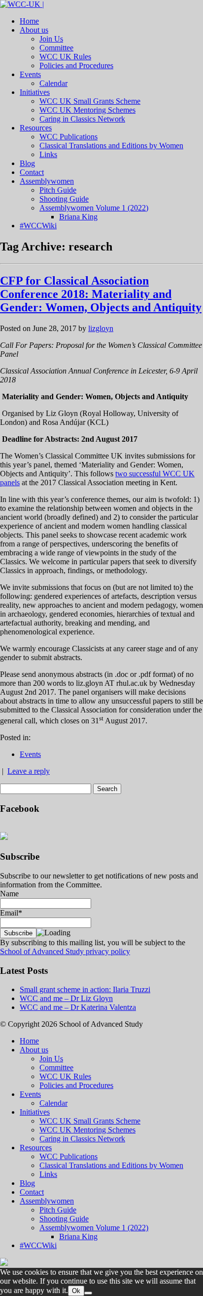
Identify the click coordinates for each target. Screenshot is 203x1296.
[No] (88, 1293)
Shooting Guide (64, 199)
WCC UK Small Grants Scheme (89, 101)
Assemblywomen (47, 181)
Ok (76, 1291)
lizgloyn (100, 328)
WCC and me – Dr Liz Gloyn (66, 998)
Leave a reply (28, 771)
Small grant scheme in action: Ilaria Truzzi (85, 989)
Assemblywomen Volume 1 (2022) (93, 208)
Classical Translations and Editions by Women (111, 145)
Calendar (53, 83)
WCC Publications (68, 136)
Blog (27, 163)
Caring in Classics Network (82, 119)
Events (30, 74)
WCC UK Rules (65, 56)
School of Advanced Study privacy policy (65, 951)
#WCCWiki (38, 225)
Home (29, 21)
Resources (36, 128)
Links (48, 154)
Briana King (78, 216)
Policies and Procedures (76, 65)
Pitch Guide (57, 190)
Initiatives (35, 92)
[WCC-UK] (22, 4)
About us (34, 30)
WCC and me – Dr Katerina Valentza (78, 1007)
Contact (32, 172)
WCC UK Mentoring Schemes (87, 110)
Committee (56, 47)
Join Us (51, 39)
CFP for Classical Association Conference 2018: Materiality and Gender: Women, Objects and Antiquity (101, 294)
